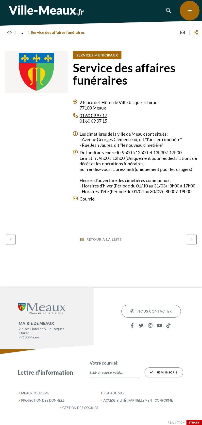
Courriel (88, 199)
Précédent (11, 239)
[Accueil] (9, 32)
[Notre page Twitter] (141, 326)
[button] (169, 10)
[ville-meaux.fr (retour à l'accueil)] (46, 10)
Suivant (192, 239)
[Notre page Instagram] (150, 326)
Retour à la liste (104, 239)
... (22, 32)
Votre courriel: (104, 363)
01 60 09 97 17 (93, 115)
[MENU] (190, 10)
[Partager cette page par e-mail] (182, 32)
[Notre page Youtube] (159, 326)
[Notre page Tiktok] (169, 326)
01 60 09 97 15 (93, 121)
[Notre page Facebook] (132, 326)
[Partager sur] (196, 32)
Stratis (194, 422)
